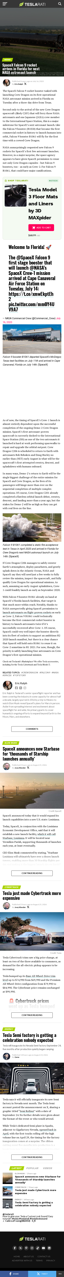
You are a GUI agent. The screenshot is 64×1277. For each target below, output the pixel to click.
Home (17, 1256)
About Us (28, 1256)
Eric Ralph (19, 84)
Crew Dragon (30, 673)
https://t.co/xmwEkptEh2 (31, 296)
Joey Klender (20, 768)
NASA (56, 673)
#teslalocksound (38, 1218)
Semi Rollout (27, 1111)
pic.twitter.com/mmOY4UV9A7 (32, 307)
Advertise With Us (22, 1260)
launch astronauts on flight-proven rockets (27, 612)
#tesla (15, 1218)
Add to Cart (44, 227)
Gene (17, 1057)
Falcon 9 (45, 673)
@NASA (37, 267)
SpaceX (7, 675)
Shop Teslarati (18, 180)
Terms (39, 1260)
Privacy (50, 1260)
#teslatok (24, 1218)
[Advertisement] (32, 393)
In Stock (53, 181)
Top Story (20, 675)
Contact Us (43, 1256)
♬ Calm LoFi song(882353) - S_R (19, 1221)
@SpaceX (25, 257)
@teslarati (8, 1214)
